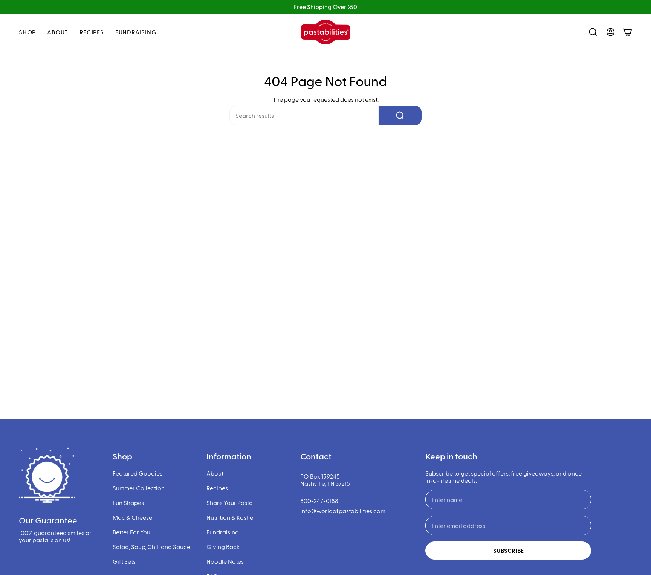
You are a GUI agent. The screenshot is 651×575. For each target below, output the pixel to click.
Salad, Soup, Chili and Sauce (151, 546)
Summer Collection (139, 487)
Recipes (217, 487)
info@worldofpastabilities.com (342, 510)
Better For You (131, 531)
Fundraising (222, 531)
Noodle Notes (225, 561)
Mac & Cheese (132, 517)
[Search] (400, 115)
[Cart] (627, 32)
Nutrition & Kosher (230, 517)
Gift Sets (124, 561)
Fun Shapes (128, 502)
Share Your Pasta (229, 502)
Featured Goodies (137, 473)
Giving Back (223, 546)
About (214, 473)
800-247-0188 (319, 500)
